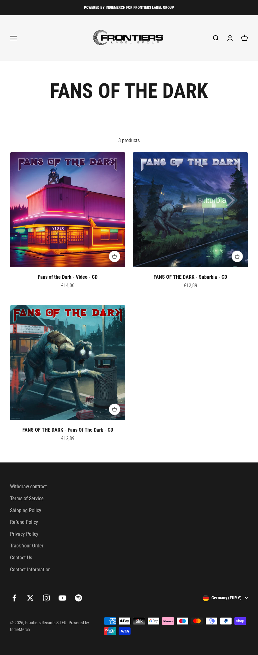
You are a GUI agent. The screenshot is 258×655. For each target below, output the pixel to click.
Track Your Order (26, 546)
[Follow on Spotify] (78, 598)
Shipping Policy (25, 510)
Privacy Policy (24, 534)
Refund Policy (24, 522)
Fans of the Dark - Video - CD (68, 277)
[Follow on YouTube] (62, 598)
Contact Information (30, 570)
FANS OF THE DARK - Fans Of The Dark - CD (67, 430)
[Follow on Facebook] (14, 598)
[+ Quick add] (114, 256)
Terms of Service (27, 498)
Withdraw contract (28, 487)
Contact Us (21, 558)
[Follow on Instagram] (46, 598)
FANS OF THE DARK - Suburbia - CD (190, 277)
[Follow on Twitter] (30, 598)
